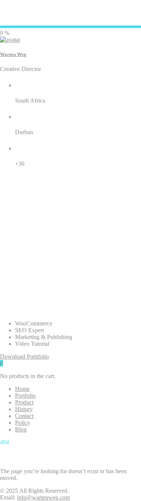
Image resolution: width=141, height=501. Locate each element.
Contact (24, 416)
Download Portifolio (24, 356)
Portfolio (25, 395)
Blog (21, 429)
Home (22, 389)
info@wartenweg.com (43, 497)
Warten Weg (13, 54)
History (24, 409)
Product (24, 402)
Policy (22, 422)
